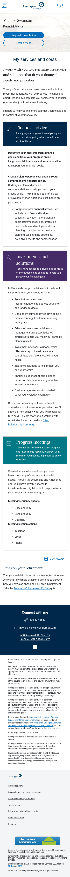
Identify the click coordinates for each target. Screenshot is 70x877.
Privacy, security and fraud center (23, 811)
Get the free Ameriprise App (37, 840)
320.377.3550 (37, 619)
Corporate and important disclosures (25, 792)
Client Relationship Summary (21, 798)
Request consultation (24, 35)
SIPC (20, 866)
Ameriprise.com (15, 786)
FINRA (11, 866)
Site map (12, 824)
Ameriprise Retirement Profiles (32, 588)
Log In (60, 5)
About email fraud (16, 817)
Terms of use (14, 805)
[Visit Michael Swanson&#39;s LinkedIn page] (35, 647)
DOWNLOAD (56, 558)
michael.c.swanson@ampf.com (37, 627)
